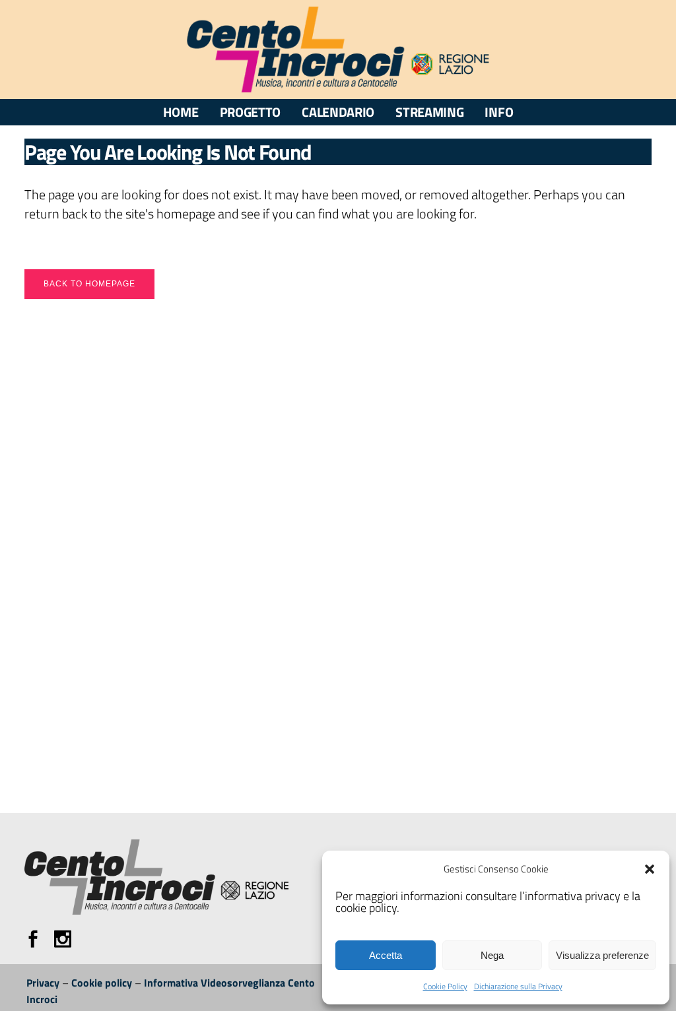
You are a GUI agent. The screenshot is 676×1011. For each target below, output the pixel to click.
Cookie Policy (445, 986)
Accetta (385, 955)
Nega (492, 955)
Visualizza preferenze (602, 955)
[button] (649, 869)
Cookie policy (101, 983)
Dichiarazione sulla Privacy (518, 986)
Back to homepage (89, 283)
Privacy (42, 983)
